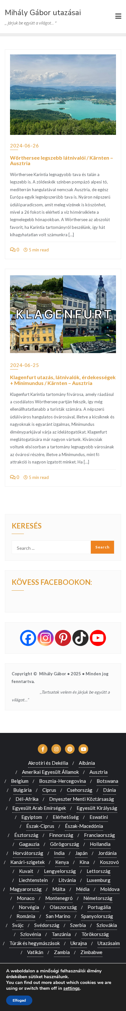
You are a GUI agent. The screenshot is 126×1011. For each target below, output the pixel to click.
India (59, 853)
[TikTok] (80, 638)
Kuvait (26, 871)
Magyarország (26, 889)
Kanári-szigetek (27, 862)
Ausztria (98, 772)
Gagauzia (29, 844)
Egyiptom (31, 817)
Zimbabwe (91, 952)
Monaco (26, 898)
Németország (97, 898)
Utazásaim (109, 943)
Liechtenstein (33, 880)
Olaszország (63, 907)
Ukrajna (78, 943)
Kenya (62, 862)
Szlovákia (107, 925)
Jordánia (107, 853)
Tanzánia (61, 934)
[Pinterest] (63, 638)
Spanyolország (97, 916)
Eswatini (98, 817)
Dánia (109, 790)
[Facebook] (28, 638)
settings (71, 988)
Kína (84, 862)
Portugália (99, 907)
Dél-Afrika (27, 799)
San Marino (58, 916)
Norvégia (29, 907)
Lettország (98, 871)
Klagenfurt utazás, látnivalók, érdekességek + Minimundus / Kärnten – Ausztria (63, 380)
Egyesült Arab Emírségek (39, 808)
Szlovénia (30, 934)
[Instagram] (45, 638)
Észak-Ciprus (40, 826)
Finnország (61, 835)
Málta (58, 889)
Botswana (107, 781)
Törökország (95, 934)
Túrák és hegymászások (34, 943)
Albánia (87, 763)
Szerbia (78, 925)
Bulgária (22, 790)
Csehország (79, 790)
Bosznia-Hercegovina (62, 781)
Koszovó (109, 862)
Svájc (18, 925)
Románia (25, 916)
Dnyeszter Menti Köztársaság (81, 799)
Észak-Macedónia (84, 826)
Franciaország (99, 835)
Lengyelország (60, 871)
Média (82, 889)
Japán (81, 853)
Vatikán (35, 952)
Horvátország (28, 853)
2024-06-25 (24, 365)
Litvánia (67, 880)
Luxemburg (98, 880)
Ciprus (49, 790)
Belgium (19, 781)
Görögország (64, 844)
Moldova (110, 889)
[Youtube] (98, 638)
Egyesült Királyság (97, 808)
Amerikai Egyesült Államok (50, 772)
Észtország (26, 835)
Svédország (46, 925)
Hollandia (100, 844)
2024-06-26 (24, 145)
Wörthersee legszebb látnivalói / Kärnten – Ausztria (61, 160)
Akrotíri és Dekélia (48, 763)
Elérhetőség (66, 817)
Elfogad (19, 1000)
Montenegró (59, 898)
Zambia (62, 952)
